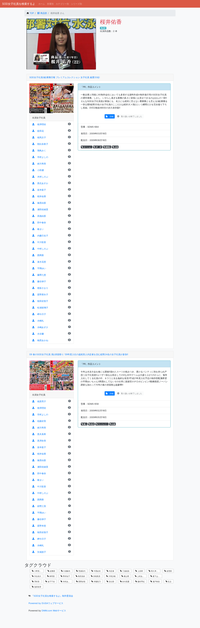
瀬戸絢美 (156, 581)
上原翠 (140, 571)
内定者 (111, 571)
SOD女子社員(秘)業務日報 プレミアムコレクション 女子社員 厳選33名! (64, 77)
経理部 (169, 571)
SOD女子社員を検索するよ (18, 3)
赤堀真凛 (96, 576)
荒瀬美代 (81, 571)
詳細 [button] (110, 116)
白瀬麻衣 (66, 571)
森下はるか (156, 576)
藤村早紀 (141, 581)
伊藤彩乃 (97, 581)
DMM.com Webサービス (54, 610)
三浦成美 (125, 571)
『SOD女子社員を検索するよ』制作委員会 (52, 595)
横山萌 (126, 576)
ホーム (41, 3)
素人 (85, 424)
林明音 (52, 576)
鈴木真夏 (125, 581)
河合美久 (37, 576)
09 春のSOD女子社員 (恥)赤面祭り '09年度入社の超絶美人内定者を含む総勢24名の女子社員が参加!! (78, 354)
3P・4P (98, 147)
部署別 (50, 3)
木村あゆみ (67, 581)
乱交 (92, 424)
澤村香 (36, 581)
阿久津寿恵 (155, 571)
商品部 (43, 13)
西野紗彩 (81, 581)
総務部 (52, 571)
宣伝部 (111, 581)
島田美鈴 (81, 576)
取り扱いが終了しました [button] (131, 116)
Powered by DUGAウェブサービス (46, 603)
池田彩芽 (37, 587)
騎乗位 (108, 147)
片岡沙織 (112, 576)
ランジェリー (103, 424)
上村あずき (141, 576)
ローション (87, 147)
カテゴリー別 (62, 3)
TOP (32, 13)
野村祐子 (66, 576)
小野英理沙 (38, 571)
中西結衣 (97, 571)
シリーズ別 (76, 3)
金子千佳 (51, 581)
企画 (116, 147)
